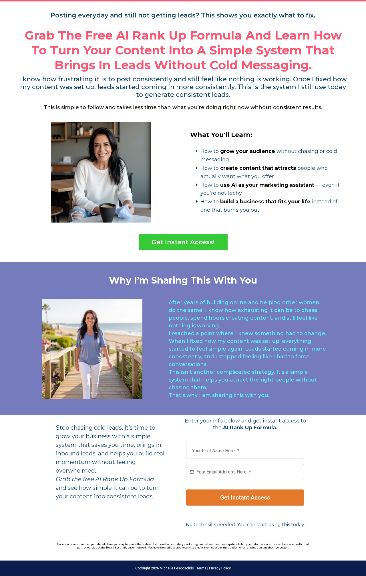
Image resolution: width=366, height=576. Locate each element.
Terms (201, 568)
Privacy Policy (219, 568)
